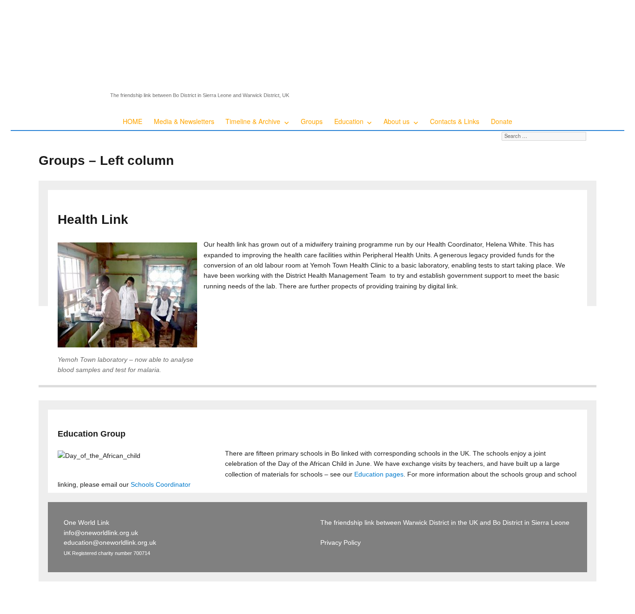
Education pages (378, 474)
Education (349, 121)
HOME (132, 121)
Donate (501, 121)
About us (397, 121)
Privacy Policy (340, 542)
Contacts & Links (454, 121)
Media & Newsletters (184, 121)
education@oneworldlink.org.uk (110, 542)
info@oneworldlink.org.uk (101, 532)
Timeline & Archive (252, 121)
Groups (312, 121)
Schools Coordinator (161, 484)
